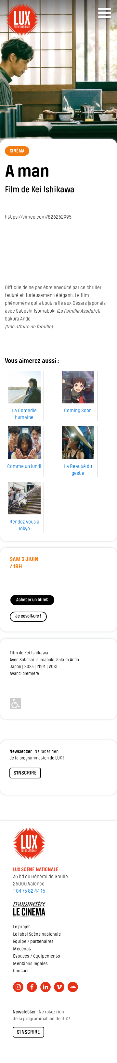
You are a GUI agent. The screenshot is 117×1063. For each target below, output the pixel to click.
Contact (21, 971)
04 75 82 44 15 (30, 891)
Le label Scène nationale (37, 934)
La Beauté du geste (78, 470)
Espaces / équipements (36, 956)
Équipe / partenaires (33, 941)
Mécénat (22, 949)
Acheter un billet (32, 600)
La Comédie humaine (24, 414)
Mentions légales (30, 963)
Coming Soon (78, 411)
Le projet (22, 927)
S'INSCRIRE (25, 773)
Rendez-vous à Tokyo (24, 526)
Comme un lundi (24, 466)
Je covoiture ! (28, 616)
